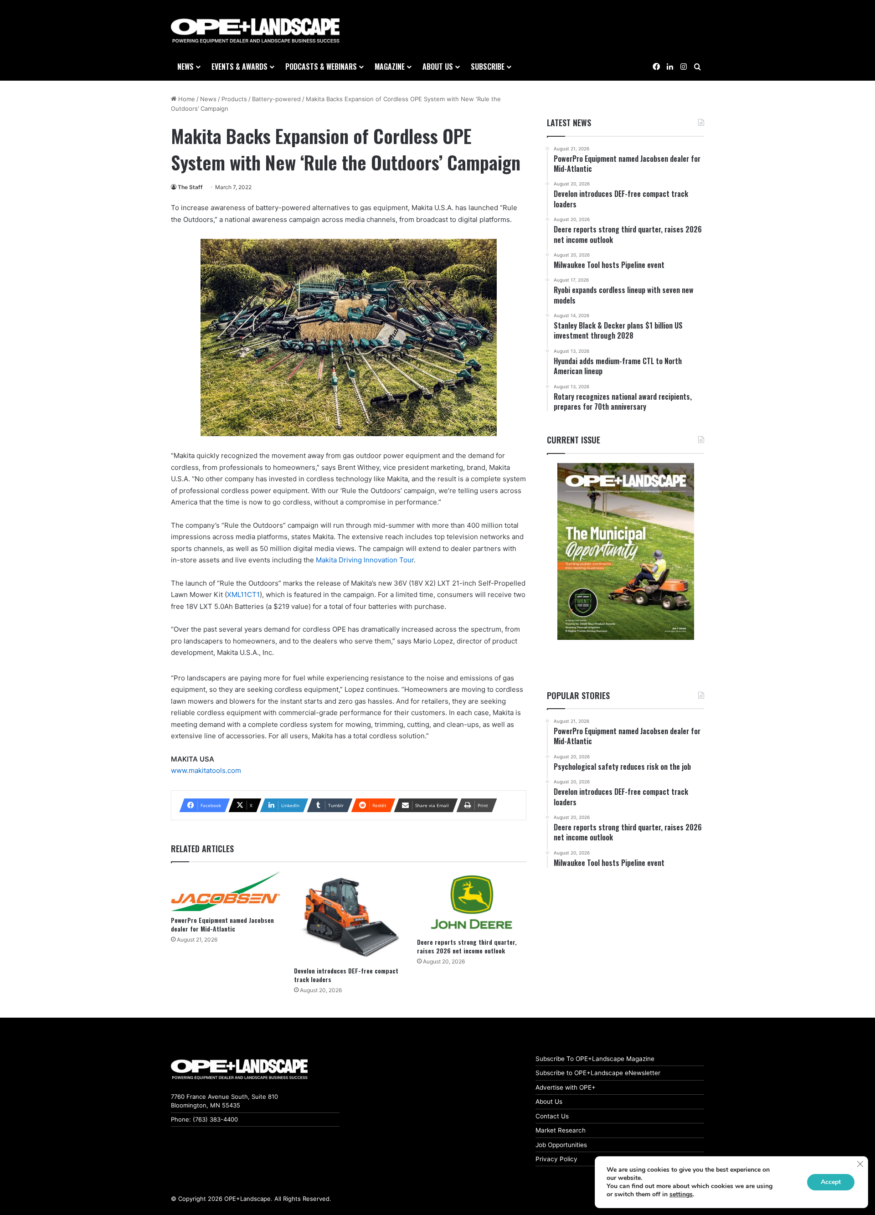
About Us (548, 1101)
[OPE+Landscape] (255, 31)
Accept (831, 1182)
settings (681, 1194)
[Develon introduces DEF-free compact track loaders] (348, 916)
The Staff (190, 187)
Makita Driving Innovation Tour (365, 560)
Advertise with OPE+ (565, 1087)
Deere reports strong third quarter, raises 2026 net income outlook (467, 946)
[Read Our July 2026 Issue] (625, 551)
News (185, 66)
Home (185, 99)
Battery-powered (276, 99)
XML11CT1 (243, 594)
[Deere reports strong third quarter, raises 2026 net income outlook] (471, 902)
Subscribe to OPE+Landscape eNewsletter (597, 1072)
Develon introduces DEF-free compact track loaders (346, 975)
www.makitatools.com (206, 770)
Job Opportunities (561, 1144)
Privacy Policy (556, 1159)
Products (234, 99)
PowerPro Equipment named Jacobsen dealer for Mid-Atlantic (222, 924)
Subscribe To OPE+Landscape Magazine (594, 1058)
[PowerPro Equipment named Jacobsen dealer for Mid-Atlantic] (225, 891)
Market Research (560, 1130)
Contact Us (552, 1116)
